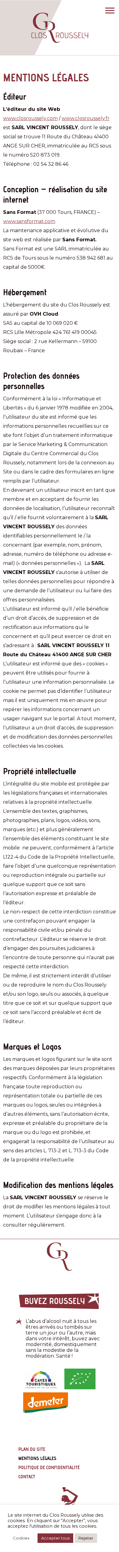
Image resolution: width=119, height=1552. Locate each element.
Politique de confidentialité (49, 1467)
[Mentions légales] (60, 27)
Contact (26, 1476)
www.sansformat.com (29, 221)
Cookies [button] (21, 1538)
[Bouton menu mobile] (108, 10)
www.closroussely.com (30, 118)
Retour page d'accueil (59, 1256)
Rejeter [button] (85, 1538)
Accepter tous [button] (55, 1538)
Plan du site (31, 1449)
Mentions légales (37, 1458)
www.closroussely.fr (86, 118)
